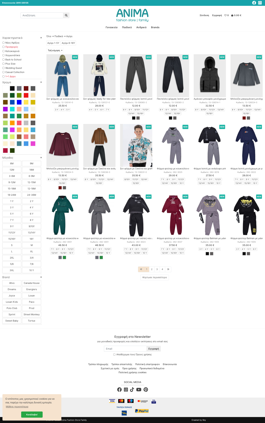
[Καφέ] (5, 102)
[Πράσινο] (19, 116)
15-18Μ (12, 188)
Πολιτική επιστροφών (147, 364)
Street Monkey (32, 314)
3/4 (32, 257)
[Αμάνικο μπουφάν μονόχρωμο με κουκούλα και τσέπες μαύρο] (210, 75)
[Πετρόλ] (12, 116)
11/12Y (11, 232)
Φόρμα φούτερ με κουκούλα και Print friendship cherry (185, 238)
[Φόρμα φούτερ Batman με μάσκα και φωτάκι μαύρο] (246, 215)
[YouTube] (138, 389)
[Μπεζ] (33, 95)
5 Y (12, 213)
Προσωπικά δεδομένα (152, 368)
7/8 (31, 264)
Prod (31, 308)
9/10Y (32, 226)
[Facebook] (254, 3)
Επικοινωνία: (9, 3)
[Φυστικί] (5, 123)
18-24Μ (12, 194)
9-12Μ (11, 182)
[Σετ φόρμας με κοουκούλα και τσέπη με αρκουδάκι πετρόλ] (62, 75)
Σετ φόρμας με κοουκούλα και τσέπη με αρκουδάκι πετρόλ (77, 98)
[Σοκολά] (19, 136)
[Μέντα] (5, 130)
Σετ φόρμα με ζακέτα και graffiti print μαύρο (143, 168)
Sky (204, 420)
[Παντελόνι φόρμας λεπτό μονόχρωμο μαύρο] (173, 75)
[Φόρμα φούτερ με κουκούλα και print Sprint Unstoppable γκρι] (173, 145)
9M (31, 163)
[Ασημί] (26, 123)
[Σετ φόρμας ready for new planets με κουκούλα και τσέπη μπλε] (99, 75)
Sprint (12, 314)
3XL (12, 270)
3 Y (12, 207)
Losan (31, 295)
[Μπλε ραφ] (19, 143)
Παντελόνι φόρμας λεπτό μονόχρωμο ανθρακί (144, 98)
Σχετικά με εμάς (110, 368)
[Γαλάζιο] (26, 109)
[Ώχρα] (19, 130)
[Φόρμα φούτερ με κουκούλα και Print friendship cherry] (173, 215)
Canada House (32, 283)
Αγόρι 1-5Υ (53, 43)
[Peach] (26, 136)
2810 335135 (22, 3)
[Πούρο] (5, 116)
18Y (32, 238)
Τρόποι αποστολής (121, 364)
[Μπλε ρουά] (19, 102)
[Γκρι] (19, 88)
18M (31, 169)
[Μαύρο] (12, 88)
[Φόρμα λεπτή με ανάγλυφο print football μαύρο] (210, 145)
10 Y (31, 270)
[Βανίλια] (5, 143)
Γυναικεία (111, 27)
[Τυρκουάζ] (33, 130)
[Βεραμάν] (12, 109)
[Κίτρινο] (26, 102)
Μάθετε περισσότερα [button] (17, 406)
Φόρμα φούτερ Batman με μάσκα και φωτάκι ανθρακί (222, 238)
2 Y (31, 201)
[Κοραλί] (19, 123)
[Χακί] (5, 95)
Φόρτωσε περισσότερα (154, 277)
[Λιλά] (12, 130)
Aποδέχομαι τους (134, 354)
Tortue (31, 320)
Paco (31, 301)
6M (11, 163)
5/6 (12, 264)
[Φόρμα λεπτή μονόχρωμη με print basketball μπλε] (246, 145)
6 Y (31, 213)
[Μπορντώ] (26, 88)
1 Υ (11, 201)
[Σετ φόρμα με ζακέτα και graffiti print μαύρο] (136, 145)
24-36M (31, 194)
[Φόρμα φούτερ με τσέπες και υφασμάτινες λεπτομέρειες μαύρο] (136, 215)
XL (31, 251)
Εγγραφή (153, 348)
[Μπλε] (12, 102)
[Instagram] (260, 3)
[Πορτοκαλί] (12, 123)
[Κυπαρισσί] (12, 95)
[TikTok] (132, 389)
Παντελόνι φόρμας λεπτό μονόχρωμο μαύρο (180, 98)
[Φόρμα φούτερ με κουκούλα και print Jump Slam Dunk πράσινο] (62, 215)
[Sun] (26, 130)
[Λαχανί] (5, 136)
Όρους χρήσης (144, 354)
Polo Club (12, 308)
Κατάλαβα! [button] (32, 414)
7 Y (12, 220)
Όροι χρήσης (129, 368)
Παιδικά (127, 27)
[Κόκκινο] (26, 95)
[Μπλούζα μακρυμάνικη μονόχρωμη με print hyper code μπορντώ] (62, 145)
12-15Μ (32, 182)
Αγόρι (69, 36)
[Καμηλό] (26, 116)
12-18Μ (32, 188)
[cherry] (5, 150)
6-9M (32, 176)
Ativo (12, 283)
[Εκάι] (33, 116)
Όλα (48, 36)
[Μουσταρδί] (33, 102)
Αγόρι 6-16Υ (68, 43)
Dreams (12, 289)
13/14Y (31, 232)
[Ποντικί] (33, 88)
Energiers (31, 289)
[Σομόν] (19, 109)
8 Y (31, 220)
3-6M (12, 176)
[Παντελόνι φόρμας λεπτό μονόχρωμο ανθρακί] (136, 75)
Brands (155, 27)
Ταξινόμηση (54, 50)
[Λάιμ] (12, 136)
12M (12, 169)
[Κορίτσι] (33, 143)
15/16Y (11, 238)
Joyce (12, 295)
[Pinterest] (146, 389)
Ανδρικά (141, 27)
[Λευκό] (5, 88)
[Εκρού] (33, 109)
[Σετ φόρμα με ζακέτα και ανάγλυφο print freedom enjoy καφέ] (99, 145)
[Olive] (12, 150)
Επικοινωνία (170, 364)
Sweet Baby (11, 320)
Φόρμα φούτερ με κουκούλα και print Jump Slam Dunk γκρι (114, 238)
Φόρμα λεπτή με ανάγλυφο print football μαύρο (218, 168)
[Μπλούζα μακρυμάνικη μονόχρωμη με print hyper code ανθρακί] (246, 75)
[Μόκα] (33, 136)
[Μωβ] (5, 109)
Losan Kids (12, 301)
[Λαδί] (19, 95)
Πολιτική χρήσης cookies (132, 372)
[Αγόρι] (26, 143)
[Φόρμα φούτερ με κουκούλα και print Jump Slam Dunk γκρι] (99, 215)
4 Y (31, 207)
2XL (12, 257)
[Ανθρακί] (33, 123)
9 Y (12, 226)
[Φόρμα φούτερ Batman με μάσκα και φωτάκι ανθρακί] (210, 215)
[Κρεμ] (12, 143)
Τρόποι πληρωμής (98, 364)
